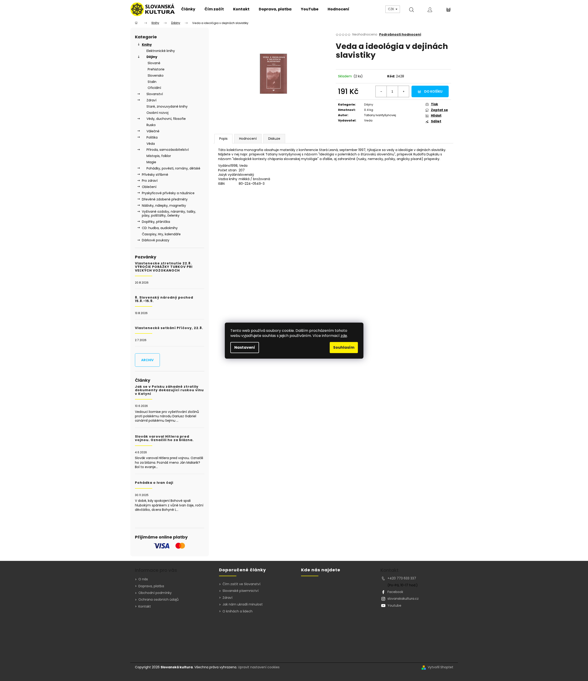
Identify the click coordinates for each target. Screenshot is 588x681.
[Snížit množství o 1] (381, 91)
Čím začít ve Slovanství (241, 584)
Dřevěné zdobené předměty (165, 199)
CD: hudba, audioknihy (160, 228)
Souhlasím (343, 347)
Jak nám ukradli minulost (242, 604)
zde (344, 335)
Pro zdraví (150, 180)
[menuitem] (188, 9)
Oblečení (149, 187)
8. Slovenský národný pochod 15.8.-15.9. (164, 299)
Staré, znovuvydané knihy (167, 106)
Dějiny (151, 56)
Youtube (394, 605)
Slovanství (154, 94)
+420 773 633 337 (401, 578)
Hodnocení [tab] (248, 138)
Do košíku (433, 91)
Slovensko (156, 75)
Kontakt (144, 606)
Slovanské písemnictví (240, 591)
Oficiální (154, 87)
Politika (152, 137)
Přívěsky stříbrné (155, 174)
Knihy (147, 44)
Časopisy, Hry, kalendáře (161, 234)
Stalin (152, 81)
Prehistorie (156, 69)
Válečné (152, 131)
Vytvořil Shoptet (440, 667)
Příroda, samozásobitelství (167, 149)
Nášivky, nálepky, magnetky (164, 205)
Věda (150, 143)
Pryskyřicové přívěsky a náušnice (168, 193)
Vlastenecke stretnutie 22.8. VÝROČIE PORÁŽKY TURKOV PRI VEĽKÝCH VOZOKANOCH (163, 267)
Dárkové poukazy (155, 240)
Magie (151, 162)
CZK (391, 9)
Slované (154, 63)
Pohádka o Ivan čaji (154, 482)
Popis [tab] (223, 138)
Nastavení (244, 347)
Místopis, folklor (158, 156)
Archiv (147, 360)
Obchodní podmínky (155, 592)
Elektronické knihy (160, 50)
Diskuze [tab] (274, 138)
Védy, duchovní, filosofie (166, 118)
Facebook (395, 592)
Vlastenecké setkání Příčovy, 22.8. (169, 328)
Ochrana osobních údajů (158, 599)
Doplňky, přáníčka (156, 221)
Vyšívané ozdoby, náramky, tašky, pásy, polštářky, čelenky (169, 213)
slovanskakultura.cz (403, 598)
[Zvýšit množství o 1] (403, 91)
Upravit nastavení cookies (259, 667)
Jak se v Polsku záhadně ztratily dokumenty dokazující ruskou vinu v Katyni (169, 390)
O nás (143, 579)
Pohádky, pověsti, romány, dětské (173, 168)
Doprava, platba (151, 586)
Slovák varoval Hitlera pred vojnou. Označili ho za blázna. (164, 438)
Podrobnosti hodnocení (400, 34)
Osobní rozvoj (157, 112)
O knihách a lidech (237, 611)
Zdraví (151, 100)
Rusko (151, 125)
